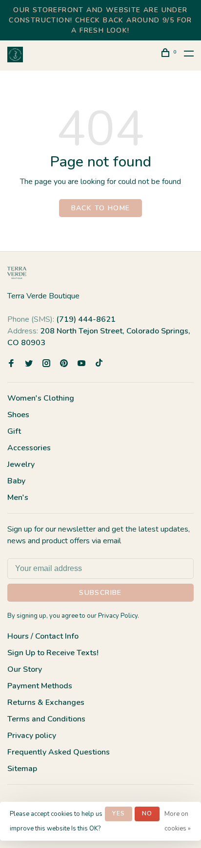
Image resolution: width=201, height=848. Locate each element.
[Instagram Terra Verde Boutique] (46, 364)
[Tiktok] (99, 364)
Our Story (24, 669)
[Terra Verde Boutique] (16, 272)
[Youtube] (81, 364)
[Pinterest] (64, 364)
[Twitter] (29, 364)
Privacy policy (31, 735)
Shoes (18, 414)
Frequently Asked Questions (58, 752)
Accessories (29, 447)
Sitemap (22, 768)
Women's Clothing (40, 398)
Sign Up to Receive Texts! (53, 652)
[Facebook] (11, 364)
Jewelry (21, 464)
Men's (17, 497)
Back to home (100, 208)
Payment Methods (39, 686)
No (147, 813)
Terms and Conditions (46, 719)
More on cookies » (177, 821)
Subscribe (100, 592)
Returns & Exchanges (45, 702)
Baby (16, 481)
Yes (118, 813)
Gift (14, 431)
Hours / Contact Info (43, 636)
